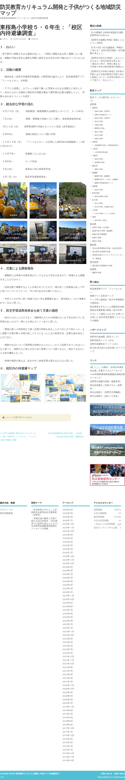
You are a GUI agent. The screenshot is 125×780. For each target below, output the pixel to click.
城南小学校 (99, 169)
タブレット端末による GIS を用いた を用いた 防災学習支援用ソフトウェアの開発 (107, 317)
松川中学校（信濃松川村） (105, 207)
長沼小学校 (99, 121)
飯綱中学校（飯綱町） (103, 176)
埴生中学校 (99, 159)
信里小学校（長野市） (103, 111)
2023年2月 (67, 624)
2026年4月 (67, 509)
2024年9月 (67, 567)
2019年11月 (68, 706)
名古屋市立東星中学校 (101, 251)
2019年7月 (67, 713)
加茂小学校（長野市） (103, 118)
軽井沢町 (96, 193)
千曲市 (95, 155)
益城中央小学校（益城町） (103, 230)
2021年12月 (68, 656)
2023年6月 (67, 613)
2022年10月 (68, 635)
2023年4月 (67, 617)
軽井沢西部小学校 (101, 196)
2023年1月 (67, 627)
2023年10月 (68, 599)
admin (5, 39)
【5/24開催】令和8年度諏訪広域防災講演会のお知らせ (106, 34)
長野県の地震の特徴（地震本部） (106, 381)
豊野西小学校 (100, 128)
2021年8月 (67, 667)
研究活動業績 (6, 513)
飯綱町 (95, 172)
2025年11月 (68, 527)
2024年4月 (67, 581)
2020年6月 (67, 695)
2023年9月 (67, 602)
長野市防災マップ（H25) (102, 340)
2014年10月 (68, 760)
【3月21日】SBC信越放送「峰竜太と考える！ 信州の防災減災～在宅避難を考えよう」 (107, 50)
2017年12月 (68, 728)
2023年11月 (68, 595)
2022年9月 (67, 638)
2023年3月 (67, 620)
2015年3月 (67, 742)
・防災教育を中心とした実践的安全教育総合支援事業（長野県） (44, 512)
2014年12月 (68, 753)
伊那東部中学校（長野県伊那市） (107, 145)
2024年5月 (67, 577)
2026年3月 (67, 513)
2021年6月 (67, 674)
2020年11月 (68, 685)
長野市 (95, 107)
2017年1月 (67, 731)
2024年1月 (67, 592)
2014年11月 (68, 757)
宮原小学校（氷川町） (101, 227)
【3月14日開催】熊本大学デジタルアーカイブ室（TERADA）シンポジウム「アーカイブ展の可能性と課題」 (18, 436)
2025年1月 (67, 552)
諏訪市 (95, 165)
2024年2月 (67, 588)
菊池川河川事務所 (99, 234)
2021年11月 (68, 660)
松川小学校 (99, 203)
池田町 (95, 186)
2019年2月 (67, 717)
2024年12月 (68, 556)
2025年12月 (68, 524)
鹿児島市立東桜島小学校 (102, 265)
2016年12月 (68, 735)
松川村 (95, 200)
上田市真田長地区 (101, 152)
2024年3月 (67, 584)
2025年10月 (68, 531)
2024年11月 (68, 559)
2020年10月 (68, 688)
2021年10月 (68, 663)
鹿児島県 (94, 262)
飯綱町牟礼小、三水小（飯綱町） (107, 179)
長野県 (93, 104)
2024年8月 (67, 570)
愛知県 (93, 244)
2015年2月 (67, 746)
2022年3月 (67, 649)
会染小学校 (99, 189)
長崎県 (93, 269)
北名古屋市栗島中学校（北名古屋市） (107, 248)
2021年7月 (67, 671)
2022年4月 (67, 645)
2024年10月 (68, 563)
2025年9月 (67, 534)
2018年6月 (67, 724)
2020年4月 (67, 699)
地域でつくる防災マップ (101, 295)
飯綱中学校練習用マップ (104, 183)
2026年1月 (67, 520)
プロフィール (6, 509)
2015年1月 (67, 749)
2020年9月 (67, 692)
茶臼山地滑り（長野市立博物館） (106, 392)
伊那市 (95, 142)
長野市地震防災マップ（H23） (104, 344)
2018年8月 (67, 721)
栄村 (94, 217)
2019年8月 (67, 710)
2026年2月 (67, 516)
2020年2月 (67, 703)
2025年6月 (67, 538)
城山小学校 (99, 132)
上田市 (95, 148)
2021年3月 (67, 681)
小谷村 (95, 210)
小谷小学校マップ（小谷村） (105, 213)
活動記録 (34, 39)
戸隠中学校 (99, 125)
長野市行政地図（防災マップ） (105, 336)
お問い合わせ (106, 773)
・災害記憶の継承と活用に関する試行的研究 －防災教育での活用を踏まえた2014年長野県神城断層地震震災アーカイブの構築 (44, 523)
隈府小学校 (96, 241)
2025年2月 (67, 549)
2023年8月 (67, 606)
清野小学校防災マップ (103, 114)
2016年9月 (67, 739)
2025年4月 (67, 542)
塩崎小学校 (99, 138)
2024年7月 (67, 574)
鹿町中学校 (96, 272)
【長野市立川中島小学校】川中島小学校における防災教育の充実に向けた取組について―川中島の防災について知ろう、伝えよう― (107, 75)
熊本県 (93, 224)
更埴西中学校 (100, 162)
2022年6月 (67, 642)
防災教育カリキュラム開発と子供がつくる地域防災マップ (60, 10)
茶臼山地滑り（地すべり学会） (105, 396)
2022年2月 (67, 653)
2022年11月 (68, 631)
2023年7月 (67, 610)
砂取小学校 (96, 237)
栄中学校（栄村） (101, 220)
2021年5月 (67, 678)
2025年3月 (67, 545)
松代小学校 (99, 135)
